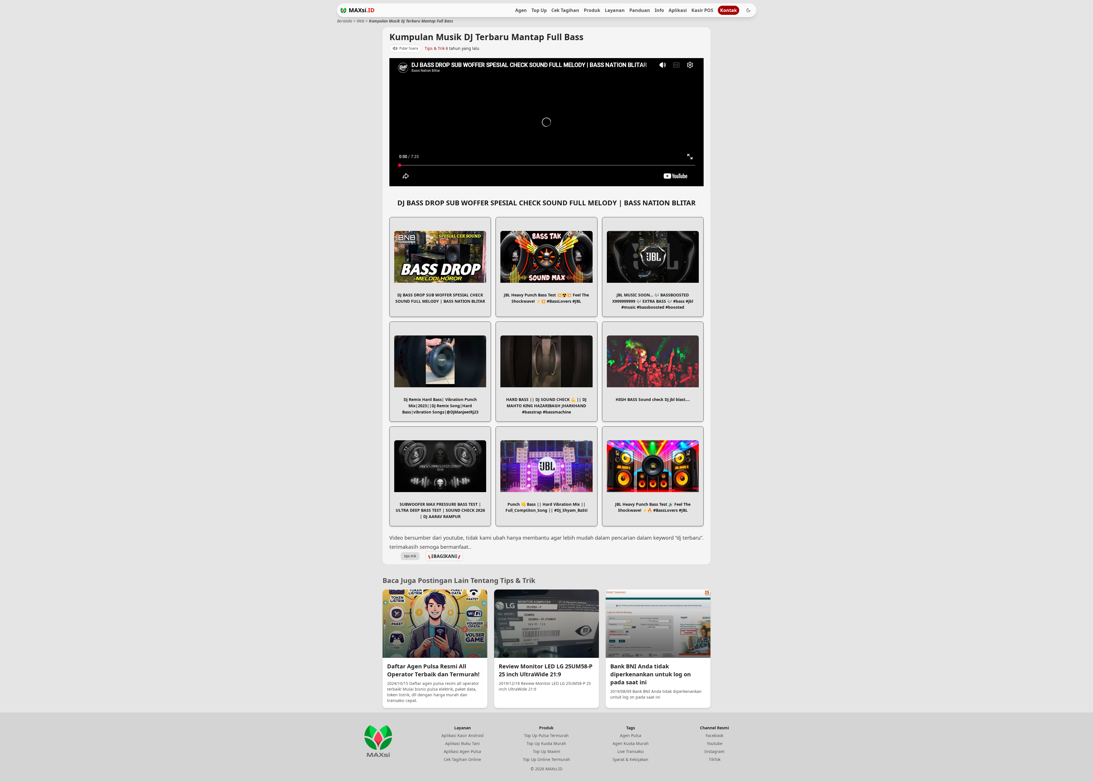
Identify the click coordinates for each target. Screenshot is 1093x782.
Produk (592, 10)
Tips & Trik (435, 48)
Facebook (714, 735)
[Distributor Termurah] (343, 10)
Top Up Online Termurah (546, 759)
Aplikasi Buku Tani (462, 743)
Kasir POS (702, 10)
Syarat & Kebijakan (630, 759)
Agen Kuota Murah (631, 743)
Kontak (728, 10)
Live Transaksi (630, 751)
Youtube (714, 743)
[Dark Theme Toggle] (748, 10)
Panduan (639, 10)
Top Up (539, 10)
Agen (521, 10)
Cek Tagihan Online (462, 759)
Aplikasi (678, 10)
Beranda (344, 21)
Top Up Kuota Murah (546, 743)
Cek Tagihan (565, 10)
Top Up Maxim (546, 751)
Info (659, 10)
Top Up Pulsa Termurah (546, 735)
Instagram (714, 751)
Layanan (615, 10)
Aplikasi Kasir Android (462, 735)
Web (360, 21)
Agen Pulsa (630, 735)
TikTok (714, 759)
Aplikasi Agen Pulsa (462, 751)
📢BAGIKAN (444, 556)
